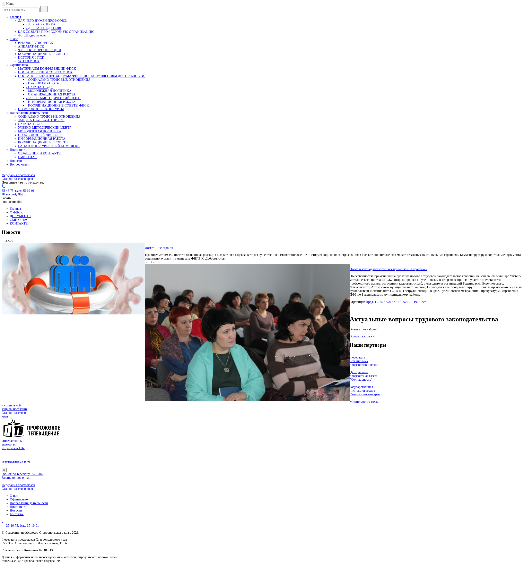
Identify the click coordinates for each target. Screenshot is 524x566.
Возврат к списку (362, 336)
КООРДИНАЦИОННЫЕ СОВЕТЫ (43, 54)
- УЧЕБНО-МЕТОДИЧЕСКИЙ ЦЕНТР (53, 98)
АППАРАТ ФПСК (31, 46)
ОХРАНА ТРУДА (30, 124)
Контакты (17, 514)
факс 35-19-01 (24, 190)
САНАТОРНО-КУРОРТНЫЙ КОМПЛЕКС (49, 146)
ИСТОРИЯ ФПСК (31, 57)
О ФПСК (16, 212)
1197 (415, 302)
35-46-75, (8, 190)
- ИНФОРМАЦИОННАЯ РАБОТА (51, 101)
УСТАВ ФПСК (29, 61)
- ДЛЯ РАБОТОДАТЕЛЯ (43, 28)
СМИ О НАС (27, 157)
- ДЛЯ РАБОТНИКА (40, 24)
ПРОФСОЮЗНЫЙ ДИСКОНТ (40, 135)
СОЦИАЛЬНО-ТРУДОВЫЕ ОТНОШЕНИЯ (49, 116)
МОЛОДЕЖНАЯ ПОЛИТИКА (39, 131)
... (378, 302)
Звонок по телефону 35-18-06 (22, 474)
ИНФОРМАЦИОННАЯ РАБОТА (42, 138)
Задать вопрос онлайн (17, 477)
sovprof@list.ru (16, 194)
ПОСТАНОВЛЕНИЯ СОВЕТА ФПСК (45, 72)
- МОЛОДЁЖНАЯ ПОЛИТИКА (48, 90)
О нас (14, 39)
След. (423, 302)
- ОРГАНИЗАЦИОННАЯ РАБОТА (51, 94)
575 (382, 302)
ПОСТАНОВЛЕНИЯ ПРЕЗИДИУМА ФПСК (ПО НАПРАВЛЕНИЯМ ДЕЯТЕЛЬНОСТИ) (81, 76)
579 (405, 302)
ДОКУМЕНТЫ (20, 216)
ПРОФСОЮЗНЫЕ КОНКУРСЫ (41, 109)
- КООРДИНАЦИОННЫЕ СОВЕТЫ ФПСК (57, 105)
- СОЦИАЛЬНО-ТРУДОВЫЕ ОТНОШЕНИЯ (58, 79)
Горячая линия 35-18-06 (16, 461)
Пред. (370, 302)
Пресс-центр (18, 149)
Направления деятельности (29, 113)
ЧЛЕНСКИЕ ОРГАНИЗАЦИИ (39, 50)
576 (388, 302)
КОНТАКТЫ (19, 223)
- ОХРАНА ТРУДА (39, 87)
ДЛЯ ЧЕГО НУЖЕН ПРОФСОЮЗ (42, 20)
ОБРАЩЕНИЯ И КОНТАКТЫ (39, 153)
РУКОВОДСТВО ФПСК (35, 42)
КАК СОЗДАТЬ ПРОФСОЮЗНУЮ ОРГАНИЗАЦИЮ (56, 31)
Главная (15, 17)
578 (400, 302)
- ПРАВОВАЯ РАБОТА (42, 83)
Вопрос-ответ (19, 164)
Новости (16, 160)
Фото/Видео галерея (32, 35)
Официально (19, 65)
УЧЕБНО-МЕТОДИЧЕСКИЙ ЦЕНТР (44, 127)
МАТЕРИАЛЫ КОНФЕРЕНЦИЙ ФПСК (47, 68)
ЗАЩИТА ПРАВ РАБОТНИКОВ (41, 120)
